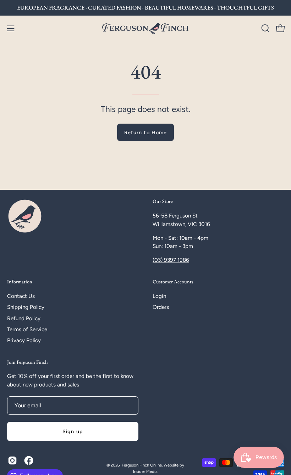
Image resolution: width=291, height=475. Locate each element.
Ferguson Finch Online (142, 465)
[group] (145, 8)
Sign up (72, 431)
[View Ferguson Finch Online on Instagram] (12, 460)
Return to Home (145, 132)
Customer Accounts (173, 282)
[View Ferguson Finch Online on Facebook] (28, 460)
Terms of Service (27, 329)
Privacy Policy (24, 340)
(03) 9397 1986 (171, 260)
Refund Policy (23, 318)
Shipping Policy (25, 307)
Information (19, 282)
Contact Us (21, 296)
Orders (161, 307)
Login (159, 296)
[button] (265, 28)
